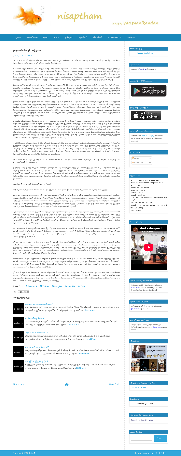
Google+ (58, 286)
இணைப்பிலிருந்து (148, 136)
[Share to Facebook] (27, 291)
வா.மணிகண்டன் (115, 37)
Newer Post (18, 384)
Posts (136, 158)
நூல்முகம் (69, 37)
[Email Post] (15, 291)
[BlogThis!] (22, 291)
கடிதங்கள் (83, 37)
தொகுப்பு (131, 37)
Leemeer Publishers (138, 387)
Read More (90, 310)
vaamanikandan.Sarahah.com (142, 53)
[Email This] (19, 291)
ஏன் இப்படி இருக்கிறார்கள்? (37, 361)
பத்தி (45, 37)
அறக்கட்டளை (32, 37)
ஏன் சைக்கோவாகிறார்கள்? (37, 347)
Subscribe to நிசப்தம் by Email (142, 420)
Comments (138, 163)
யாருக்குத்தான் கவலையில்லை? (39, 304)
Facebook (32, 286)
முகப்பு (18, 37)
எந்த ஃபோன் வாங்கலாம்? (36, 332)
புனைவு (56, 37)
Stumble (71, 286)
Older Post (114, 384)
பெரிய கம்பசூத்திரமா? (35, 318)
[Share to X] (25, 291)
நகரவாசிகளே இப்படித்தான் (27, 50)
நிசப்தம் (32, 453)
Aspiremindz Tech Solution (156, 453)
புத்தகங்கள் (97, 37)
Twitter (45, 286)
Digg (82, 286)
